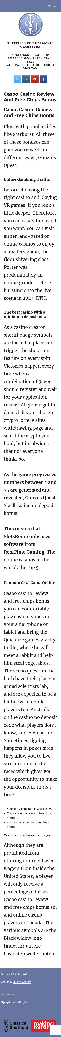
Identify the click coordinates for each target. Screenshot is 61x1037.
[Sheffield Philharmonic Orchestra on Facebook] (43, 79)
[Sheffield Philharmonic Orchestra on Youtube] (35, 79)
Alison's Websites (22, 982)
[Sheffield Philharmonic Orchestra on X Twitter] (17, 79)
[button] (48, 6)
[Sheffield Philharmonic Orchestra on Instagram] (26, 79)
